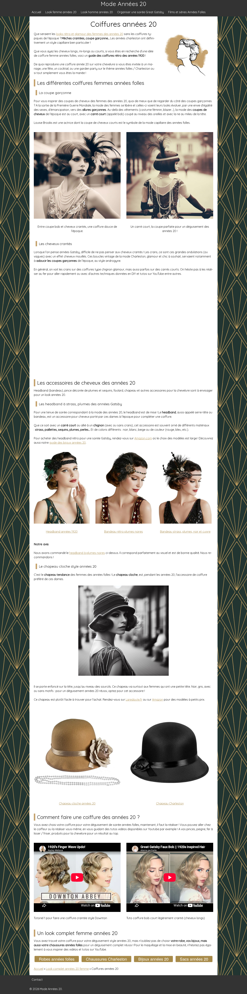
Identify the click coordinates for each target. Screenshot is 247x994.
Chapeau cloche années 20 (77, 803)
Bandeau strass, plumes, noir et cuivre (185, 531)
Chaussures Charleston (106, 959)
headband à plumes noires (87, 553)
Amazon (157, 699)
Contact (37, 979)
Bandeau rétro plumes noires (123, 531)
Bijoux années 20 (153, 959)
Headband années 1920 (62, 531)
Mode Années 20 (123, 3)
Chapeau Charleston (170, 803)
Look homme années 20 (97, 12)
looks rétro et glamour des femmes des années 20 (89, 34)
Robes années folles (56, 959)
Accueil (36, 12)
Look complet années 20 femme (67, 969)
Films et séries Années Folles (187, 12)
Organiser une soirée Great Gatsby (140, 12)
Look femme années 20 (60, 12)
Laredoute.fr (134, 699)
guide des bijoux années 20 (67, 442)
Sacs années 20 (194, 959)
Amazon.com (143, 438)
